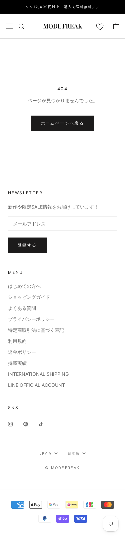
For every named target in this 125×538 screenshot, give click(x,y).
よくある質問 (22, 308)
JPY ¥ (46, 453)
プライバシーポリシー (31, 319)
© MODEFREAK (62, 467)
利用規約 (17, 341)
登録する (27, 245)
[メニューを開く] (9, 26)
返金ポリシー (22, 352)
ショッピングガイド (29, 297)
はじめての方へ (24, 286)
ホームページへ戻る (62, 123)
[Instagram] (10, 423)
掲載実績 (17, 363)
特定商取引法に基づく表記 (36, 330)
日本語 (74, 453)
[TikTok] (41, 423)
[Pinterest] (25, 423)
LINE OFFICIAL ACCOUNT (36, 385)
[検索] (22, 26)
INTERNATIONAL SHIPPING (38, 374)
